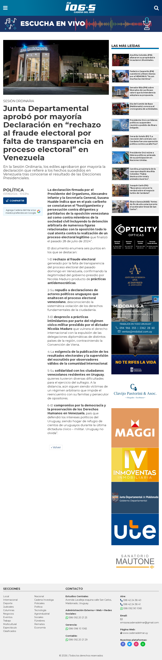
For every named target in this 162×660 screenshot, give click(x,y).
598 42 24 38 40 (132, 600)
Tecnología (40, 610)
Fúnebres (39, 620)
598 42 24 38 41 (132, 604)
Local (6, 596)
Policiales (39, 603)
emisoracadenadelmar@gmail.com (139, 622)
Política (38, 606)
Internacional (10, 599)
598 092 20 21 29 (77, 639)
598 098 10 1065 (77, 628)
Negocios (8, 613)
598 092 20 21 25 (77, 617)
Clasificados (9, 631)
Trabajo (7, 620)
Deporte (7, 603)
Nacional (39, 596)
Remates (39, 624)
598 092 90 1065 (132, 608)
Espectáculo (10, 627)
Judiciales (8, 606)
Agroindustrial (42, 613)
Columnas (8, 610)
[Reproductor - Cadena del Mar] (81, 24)
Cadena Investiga (44, 599)
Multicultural (10, 624)
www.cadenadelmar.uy (135, 633)
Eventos (7, 617)
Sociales (38, 617)
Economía (40, 627)
